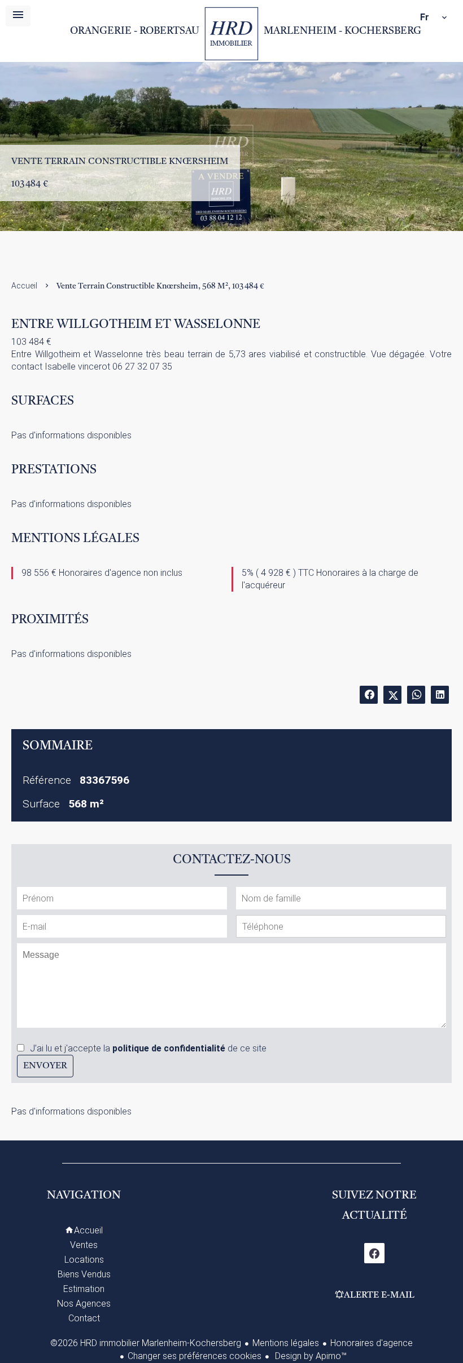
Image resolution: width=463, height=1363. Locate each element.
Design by (310, 1356)
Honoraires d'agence (371, 1343)
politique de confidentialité (168, 1048)
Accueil (231, 34)
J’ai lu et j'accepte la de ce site (148, 1048)
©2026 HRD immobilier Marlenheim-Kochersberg (145, 1343)
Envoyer (45, 1066)
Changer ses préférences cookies (194, 1356)
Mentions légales (285, 1343)
